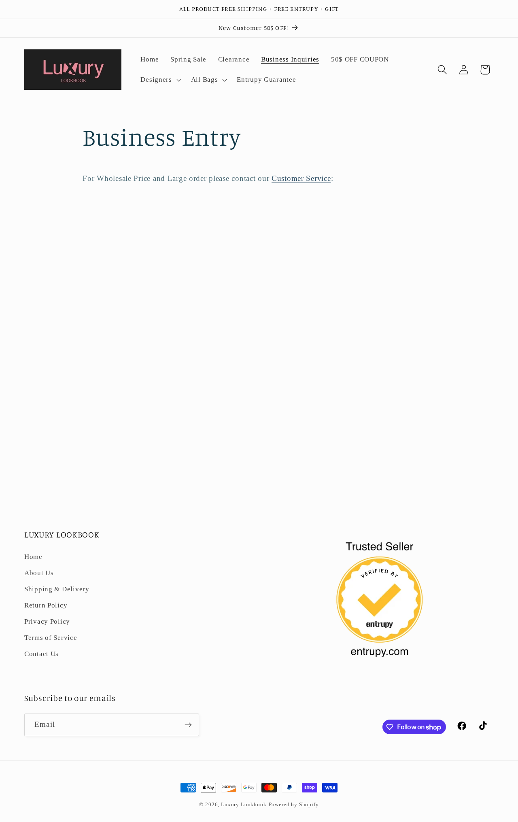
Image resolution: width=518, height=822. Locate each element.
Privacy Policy (47, 621)
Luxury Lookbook (244, 804)
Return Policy (45, 605)
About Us (39, 573)
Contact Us (41, 654)
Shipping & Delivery (56, 589)
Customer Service (301, 178)
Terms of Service (50, 637)
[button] (160, 80)
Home (33, 557)
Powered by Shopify (294, 804)
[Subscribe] (188, 725)
